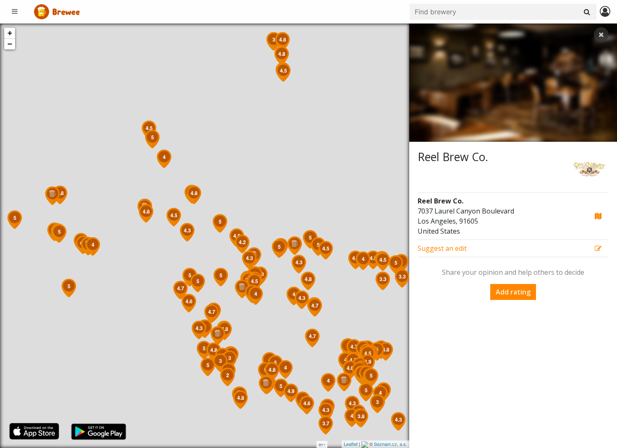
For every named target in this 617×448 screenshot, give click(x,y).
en (321, 444)
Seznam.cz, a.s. (390, 443)
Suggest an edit (442, 248)
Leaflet (351, 443)
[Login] (605, 12)
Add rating (513, 292)
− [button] (10, 43)
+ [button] (10, 33)
